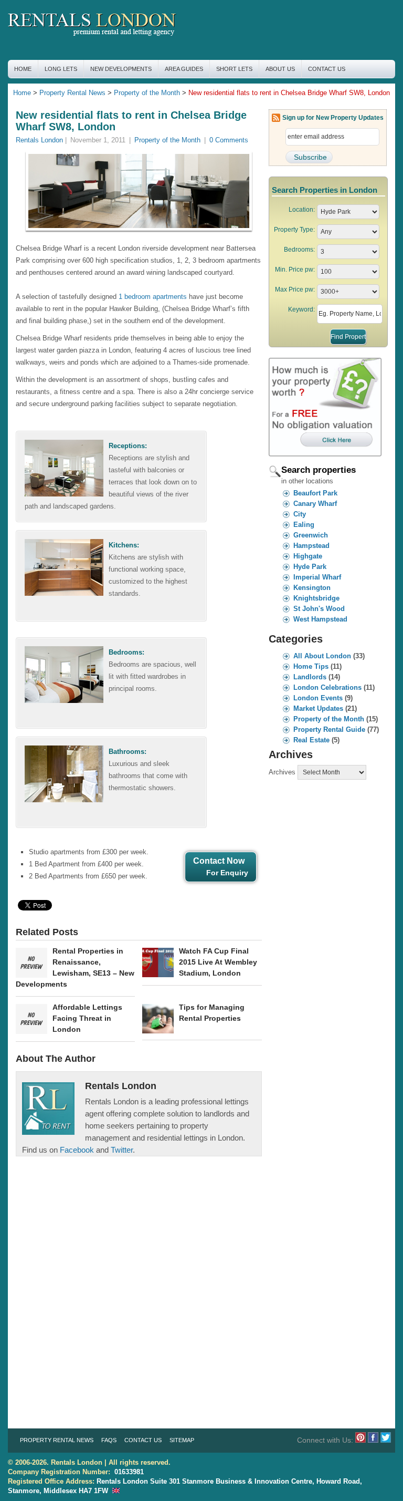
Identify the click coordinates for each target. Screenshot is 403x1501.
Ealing (303, 525)
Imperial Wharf (317, 577)
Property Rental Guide (329, 729)
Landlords (309, 677)
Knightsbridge (316, 598)
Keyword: (301, 309)
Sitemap (181, 1440)
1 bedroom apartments (153, 297)
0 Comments (228, 140)
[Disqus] (139, 1287)
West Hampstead (320, 619)
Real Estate (311, 740)
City (299, 514)
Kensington (312, 588)
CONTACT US (326, 69)
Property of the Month (147, 93)
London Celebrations (327, 687)
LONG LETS (61, 69)
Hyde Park (309, 567)
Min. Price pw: (295, 269)
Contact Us (143, 1440)
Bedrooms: (299, 249)
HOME (22, 69)
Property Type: (294, 229)
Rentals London (39, 140)
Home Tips (310, 666)
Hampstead (311, 546)
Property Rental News (72, 93)
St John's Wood (319, 609)
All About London (322, 656)
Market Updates (318, 708)
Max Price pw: (295, 289)
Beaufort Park (315, 493)
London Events (318, 698)
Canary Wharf (315, 504)
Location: (302, 209)
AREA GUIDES (184, 69)
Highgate (307, 556)
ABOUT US (280, 69)
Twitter (122, 1149)
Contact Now (220, 866)
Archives (282, 772)
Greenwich (310, 535)
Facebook (77, 1149)
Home (22, 93)
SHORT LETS (234, 69)
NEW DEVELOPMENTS (121, 69)
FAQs (108, 1440)
